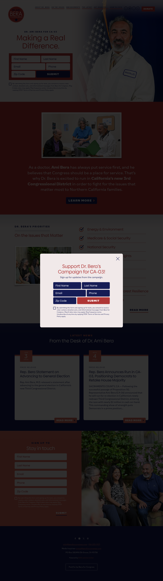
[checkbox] (54, 308)
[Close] (118, 259)
